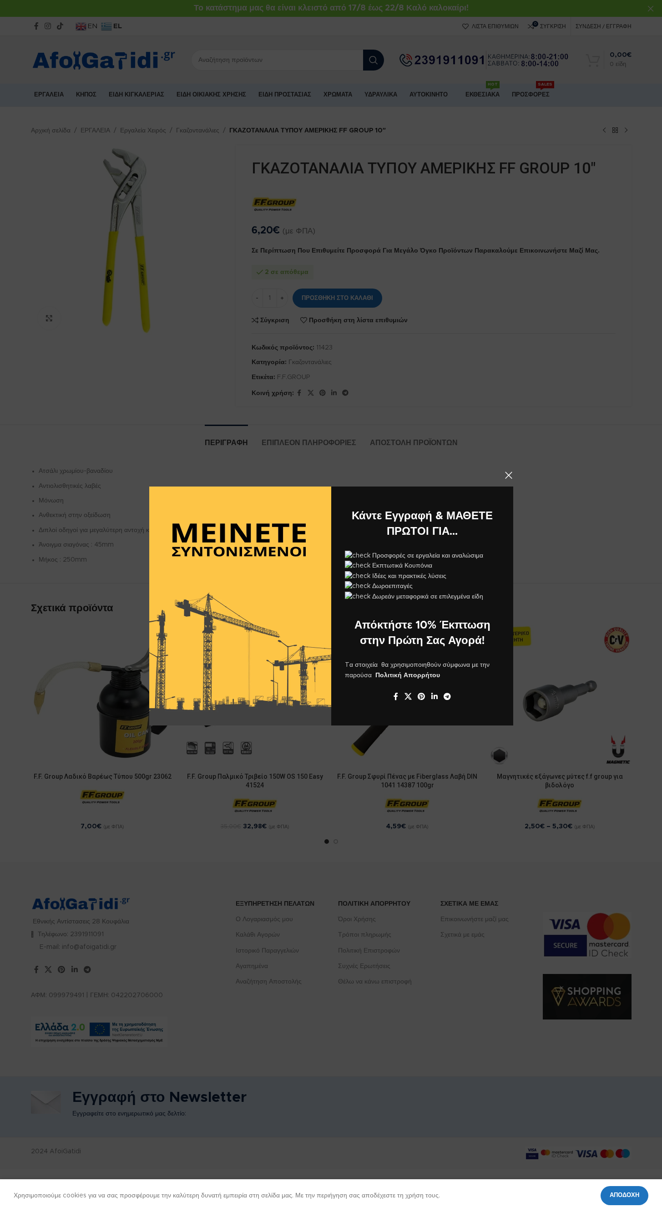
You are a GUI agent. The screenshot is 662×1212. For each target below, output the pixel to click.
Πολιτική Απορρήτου (407, 675)
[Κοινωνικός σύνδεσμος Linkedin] (434, 697)
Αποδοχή (624, 1195)
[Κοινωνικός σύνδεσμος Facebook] (395, 697)
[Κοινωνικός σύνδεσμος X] (407, 697)
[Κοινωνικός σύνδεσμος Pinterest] (421, 697)
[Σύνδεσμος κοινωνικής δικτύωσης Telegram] (447, 697)
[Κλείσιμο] (508, 475)
